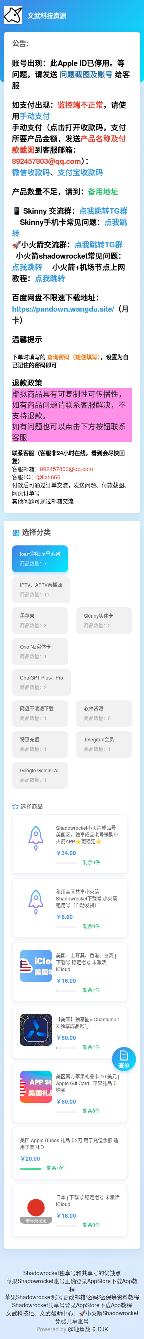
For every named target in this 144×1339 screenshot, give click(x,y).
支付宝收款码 (80, 172)
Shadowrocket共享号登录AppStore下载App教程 (72, 1305)
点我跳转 (27, 266)
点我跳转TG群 (103, 210)
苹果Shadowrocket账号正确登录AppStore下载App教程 (72, 1285)
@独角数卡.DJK (88, 1329)
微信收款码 (31, 172)
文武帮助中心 (56, 1313)
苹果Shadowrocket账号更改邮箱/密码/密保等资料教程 (72, 1297)
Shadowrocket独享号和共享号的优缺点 (72, 1273)
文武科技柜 (20, 1313)
